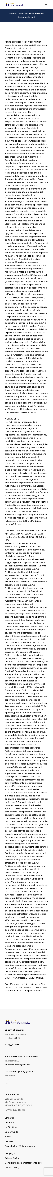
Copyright (10, 1153)
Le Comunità (11, 1132)
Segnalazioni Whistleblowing (20, 1146)
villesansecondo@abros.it (17, 1064)
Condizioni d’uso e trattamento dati (23, 1163)
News (8, 1136)
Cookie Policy (12, 1167)
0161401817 (12, 1045)
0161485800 (12, 1038)
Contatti (9, 1141)
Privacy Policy (12, 1158)
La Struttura (11, 1127)
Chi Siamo (10, 1122)
